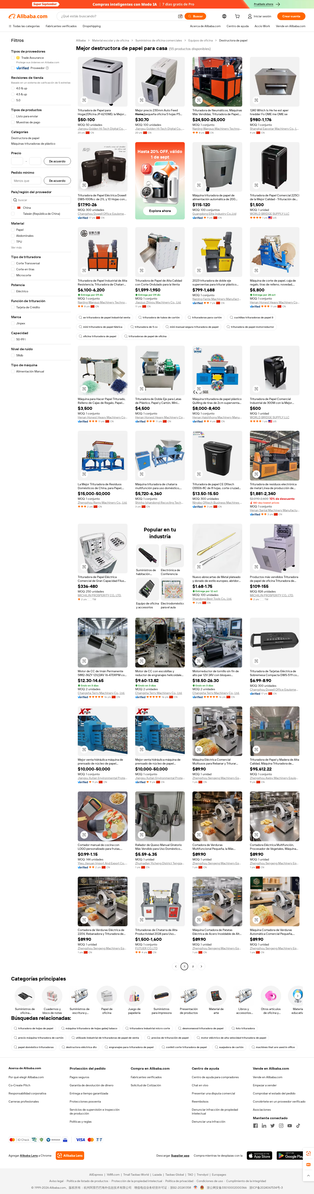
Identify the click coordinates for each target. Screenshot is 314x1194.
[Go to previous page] (176, 966)
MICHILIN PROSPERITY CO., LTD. (99, 595)
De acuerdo (57, 161)
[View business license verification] (196, 1187)
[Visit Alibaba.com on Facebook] (255, 1125)
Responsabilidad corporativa (27, 1093)
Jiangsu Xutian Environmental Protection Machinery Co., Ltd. (103, 778)
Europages (219, 1174)
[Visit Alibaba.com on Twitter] (272, 1125)
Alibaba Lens (29, 1155)
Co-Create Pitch (19, 1085)
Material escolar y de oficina (110, 40)
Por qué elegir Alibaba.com (26, 1077)
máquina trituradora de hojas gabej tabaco (91, 1028)
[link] (308, 1153)
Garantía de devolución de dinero (91, 1085)
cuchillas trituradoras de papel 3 (253, 317)
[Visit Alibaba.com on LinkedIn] (264, 1125)
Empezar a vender (265, 1085)
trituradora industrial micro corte (150, 1028)
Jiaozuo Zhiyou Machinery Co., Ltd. (158, 302)
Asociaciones (262, 1109)
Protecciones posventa (85, 1101)
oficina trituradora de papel (99, 336)
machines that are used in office (275, 1047)
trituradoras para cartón (207, 317)
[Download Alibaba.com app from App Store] (259, 1155)
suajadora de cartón (231, 1047)
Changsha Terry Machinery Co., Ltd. (101, 693)
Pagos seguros (79, 1077)
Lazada (157, 1174)
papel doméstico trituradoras (36, 1047)
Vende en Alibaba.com (267, 1077)
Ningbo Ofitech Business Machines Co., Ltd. (217, 502)
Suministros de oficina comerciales (158, 40)
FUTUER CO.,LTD (146, 948)
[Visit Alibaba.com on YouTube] (289, 1125)
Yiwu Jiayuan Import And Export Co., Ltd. (103, 863)
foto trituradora (245, 1028)
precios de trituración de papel (170, 1037)
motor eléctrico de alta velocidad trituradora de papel (233, 1037)
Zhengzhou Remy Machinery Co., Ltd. (102, 502)
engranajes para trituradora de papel (131, 1047)
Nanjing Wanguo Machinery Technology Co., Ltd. (217, 128)
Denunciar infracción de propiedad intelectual (215, 1111)
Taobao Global (174, 1174)
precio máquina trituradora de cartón (40, 1037)
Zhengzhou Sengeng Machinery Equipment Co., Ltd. (217, 778)
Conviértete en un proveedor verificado (279, 1101)
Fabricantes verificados (146, 1077)
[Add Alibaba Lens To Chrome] (70, 1155)
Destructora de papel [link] (233, 40)
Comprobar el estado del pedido (274, 1093)
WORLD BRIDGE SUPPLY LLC (269, 213)
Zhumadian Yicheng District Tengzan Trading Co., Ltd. (160, 863)
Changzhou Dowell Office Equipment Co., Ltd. (103, 213)
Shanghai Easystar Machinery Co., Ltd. (275, 128)
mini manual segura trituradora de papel (194, 326)
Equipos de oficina (200, 40)
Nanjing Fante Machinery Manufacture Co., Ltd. (217, 299)
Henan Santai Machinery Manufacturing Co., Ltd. (275, 510)
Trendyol (202, 1174)
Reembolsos (200, 1101)
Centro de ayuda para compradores (215, 1077)
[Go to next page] (201, 966)
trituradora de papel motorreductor (252, 326)
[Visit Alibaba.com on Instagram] (281, 1125)
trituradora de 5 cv (146, 326)
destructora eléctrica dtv (81, 1047)
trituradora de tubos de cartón (161, 317)
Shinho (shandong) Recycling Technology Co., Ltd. (160, 502)
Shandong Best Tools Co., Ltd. (212, 598)
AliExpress (96, 1174)
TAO (190, 1174)
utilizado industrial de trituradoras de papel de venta (107, 1037)
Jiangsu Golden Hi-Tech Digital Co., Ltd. (103, 128)
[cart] (238, 17)
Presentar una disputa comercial (213, 1093)
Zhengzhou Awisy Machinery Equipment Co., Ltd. (275, 778)
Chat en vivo (200, 1085)
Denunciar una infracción (208, 1121)
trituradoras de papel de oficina (148, 336)
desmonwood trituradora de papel (202, 1028)
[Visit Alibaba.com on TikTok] (298, 1125)
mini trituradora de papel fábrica (102, 326)
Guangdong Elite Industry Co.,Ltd (214, 213)
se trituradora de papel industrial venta (106, 317)
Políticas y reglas (81, 1121)
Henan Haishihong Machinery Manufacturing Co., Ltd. (217, 417)
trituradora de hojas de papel (35, 1028)
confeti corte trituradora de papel (186, 1047)
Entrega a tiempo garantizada (89, 1093)
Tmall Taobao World (136, 1174)
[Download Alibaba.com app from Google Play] (291, 1155)
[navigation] (41, 504)
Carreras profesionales (24, 1101)
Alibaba (81, 40)
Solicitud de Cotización (146, 1085)
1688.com (113, 1174)
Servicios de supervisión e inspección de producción (95, 1111)
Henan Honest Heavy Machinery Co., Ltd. (275, 302)
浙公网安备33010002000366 (227, 1187)
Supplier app (180, 1155)
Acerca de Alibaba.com (25, 1068)
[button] (180, 16)
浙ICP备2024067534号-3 (266, 1187)
